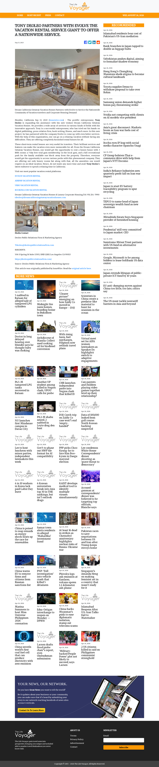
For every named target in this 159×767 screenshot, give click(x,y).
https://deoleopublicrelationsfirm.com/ (33, 259)
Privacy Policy (76, 739)
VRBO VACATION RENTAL (26, 185)
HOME (20, 15)
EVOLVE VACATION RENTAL (27, 176)
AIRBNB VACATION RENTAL (27, 180)
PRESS (48, 15)
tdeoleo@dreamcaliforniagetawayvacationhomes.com (40, 197)
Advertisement (77, 743)
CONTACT (59, 15)
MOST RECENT (34, 15)
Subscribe (123, 747)
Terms (73, 735)
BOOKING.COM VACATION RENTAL (31, 190)
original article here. (81, 268)
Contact (73, 747)
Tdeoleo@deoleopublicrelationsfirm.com (34, 245)
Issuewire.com (56, 120)
